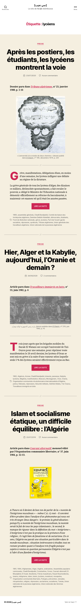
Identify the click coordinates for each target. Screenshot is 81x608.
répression (25, 222)
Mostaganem (51, 379)
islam (30, 576)
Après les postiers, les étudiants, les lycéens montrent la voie (40, 59)
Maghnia (23, 379)
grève (38, 220)
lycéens (44, 220)
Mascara (42, 379)
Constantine (41, 571)
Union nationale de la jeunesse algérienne (46, 225)
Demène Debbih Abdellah (40, 217)
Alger (34, 569)
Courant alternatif (59, 571)
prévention (52, 579)
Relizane (22, 384)
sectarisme (44, 581)
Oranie (64, 379)
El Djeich (29, 158)
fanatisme (33, 574)
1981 (14, 569)
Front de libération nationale (24, 220)
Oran (59, 379)
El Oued (25, 574)
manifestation (32, 379)
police (15, 384)
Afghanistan (26, 569)
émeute (48, 376)
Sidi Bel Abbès (55, 384)
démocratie (55, 217)
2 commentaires (50, 276)
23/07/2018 (31, 437)
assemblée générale (26, 215)
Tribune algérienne (41, 86)
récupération (18, 581)
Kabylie (63, 376)
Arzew (27, 376)
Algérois (21, 376)
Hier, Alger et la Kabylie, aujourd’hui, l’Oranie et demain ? (40, 260)
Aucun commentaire (50, 75)
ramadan (61, 579)
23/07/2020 (31, 75)
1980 (15, 215)
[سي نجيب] (40, 5)
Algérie (40, 569)
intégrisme (23, 576)
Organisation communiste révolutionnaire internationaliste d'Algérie (39, 381)
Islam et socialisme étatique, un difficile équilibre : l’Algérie (40, 421)
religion (27, 581)
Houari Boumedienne (60, 574)
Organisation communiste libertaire (26, 579)
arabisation (48, 569)
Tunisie (61, 581)
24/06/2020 (32, 276)
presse (40, 44)
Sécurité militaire (41, 384)
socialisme (53, 581)
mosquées (57, 576)
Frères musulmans (44, 574)
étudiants (64, 217)
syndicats (34, 222)
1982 (15, 376)
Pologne (44, 579)
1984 (19, 569)
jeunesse (55, 376)
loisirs (35, 576)
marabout (49, 576)
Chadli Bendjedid (41, 215)
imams (15, 576)
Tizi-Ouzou (65, 384)
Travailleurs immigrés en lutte (47, 287)
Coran (49, 571)
